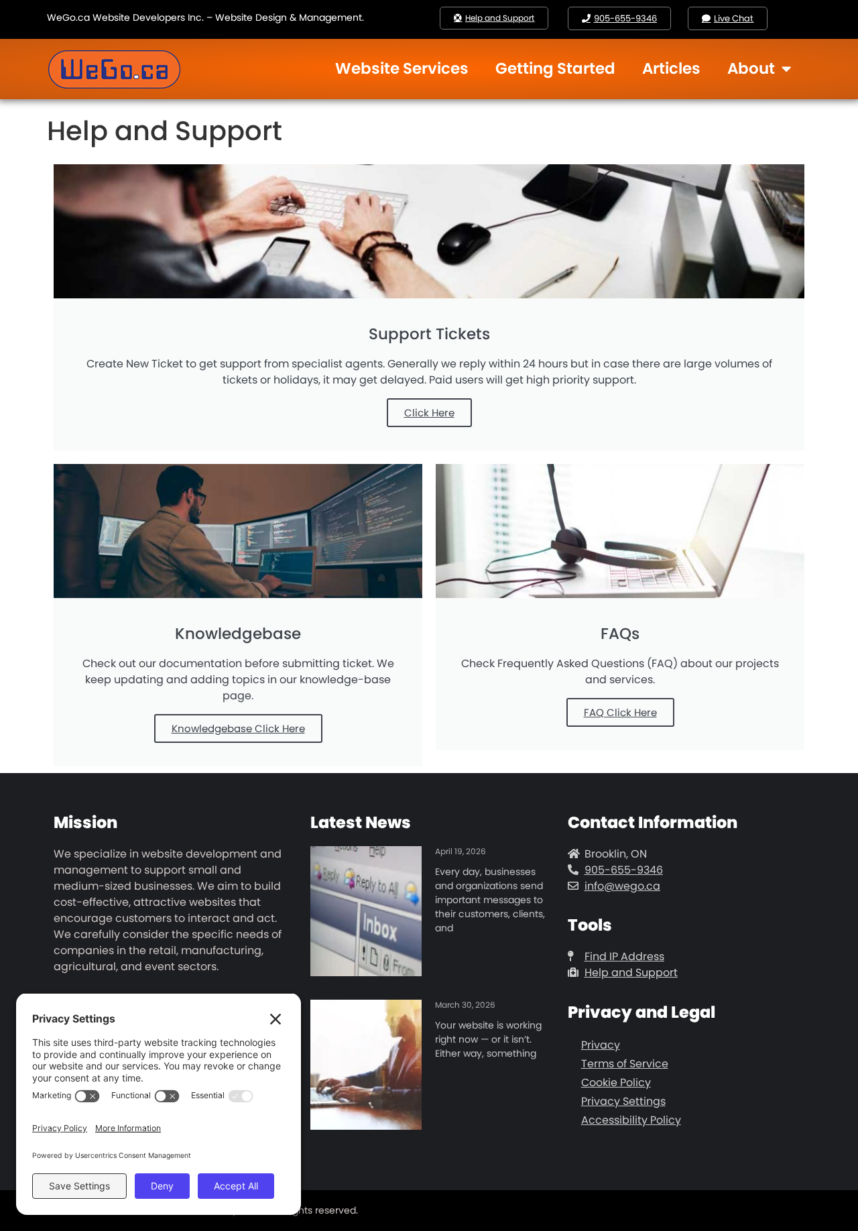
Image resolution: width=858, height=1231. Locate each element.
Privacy (600, 1045)
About (751, 68)
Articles (671, 68)
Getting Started (555, 68)
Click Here (429, 413)
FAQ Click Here (620, 712)
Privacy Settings (623, 1101)
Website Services (402, 68)
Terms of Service (624, 1063)
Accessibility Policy (631, 1120)
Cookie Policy (616, 1082)
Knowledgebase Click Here (238, 728)
